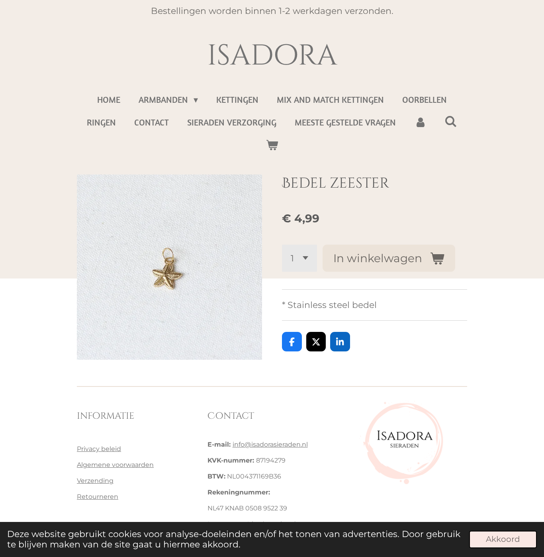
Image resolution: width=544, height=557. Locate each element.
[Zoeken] (451, 121)
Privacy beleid (99, 449)
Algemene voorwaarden (115, 465)
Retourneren (97, 496)
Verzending (95, 480)
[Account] (420, 122)
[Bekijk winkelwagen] (272, 145)
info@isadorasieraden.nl (270, 444)
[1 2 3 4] (299, 258)
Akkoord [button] (503, 539)
